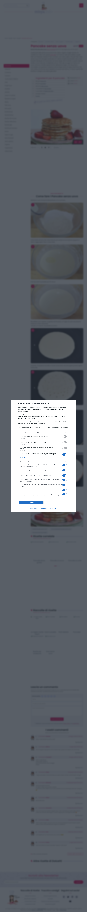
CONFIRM (31, 502)
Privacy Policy (53, 508)
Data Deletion (34, 508)
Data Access (43, 508)
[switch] (64, 436)
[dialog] (43, 456)
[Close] (73, 403)
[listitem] (43, 433)
